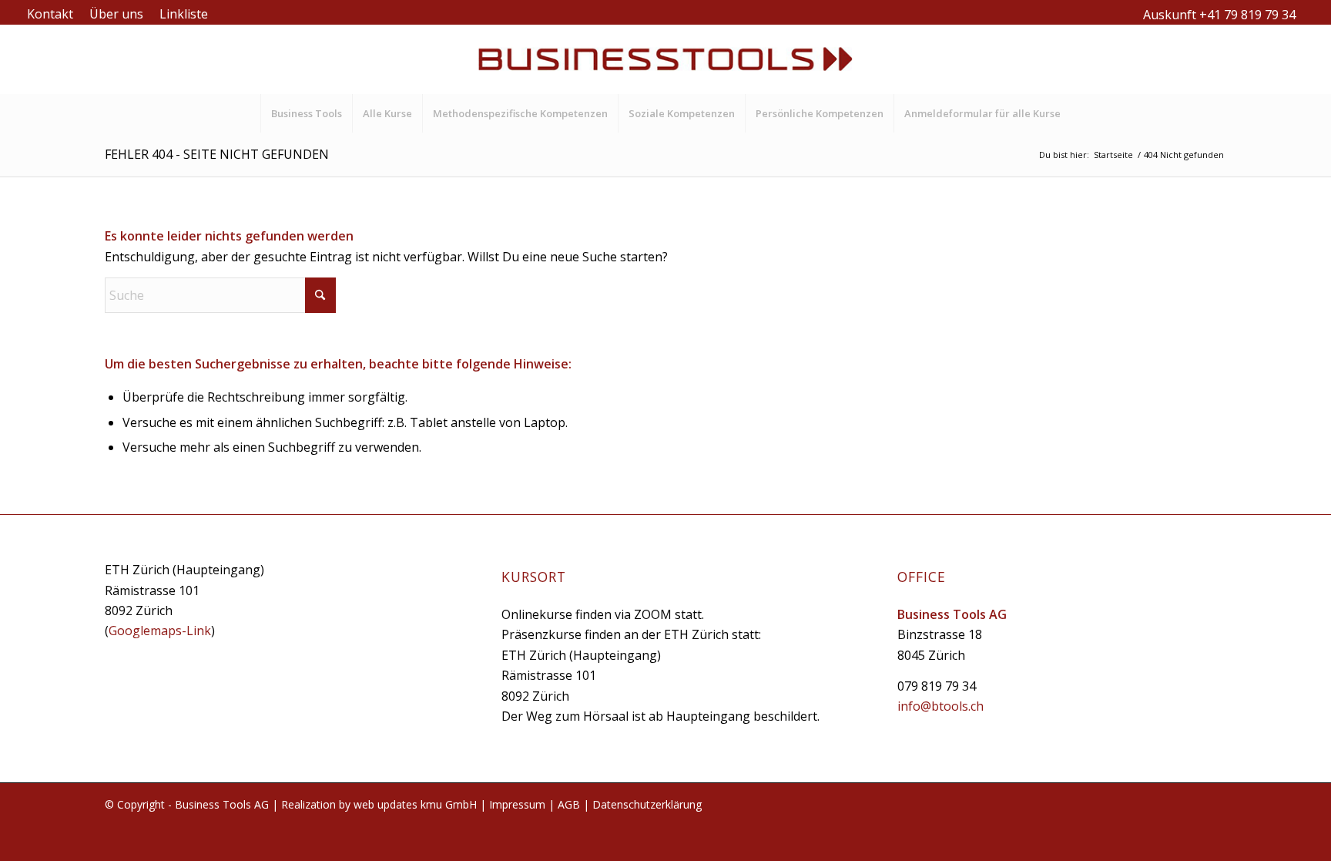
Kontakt (50, 13)
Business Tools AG (222, 804)
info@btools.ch (940, 706)
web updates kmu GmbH (415, 804)
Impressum (517, 804)
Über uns (116, 13)
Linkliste (183, 13)
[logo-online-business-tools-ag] (665, 59)
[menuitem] (54, 14)
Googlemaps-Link (160, 630)
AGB (569, 804)
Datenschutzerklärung (647, 804)
